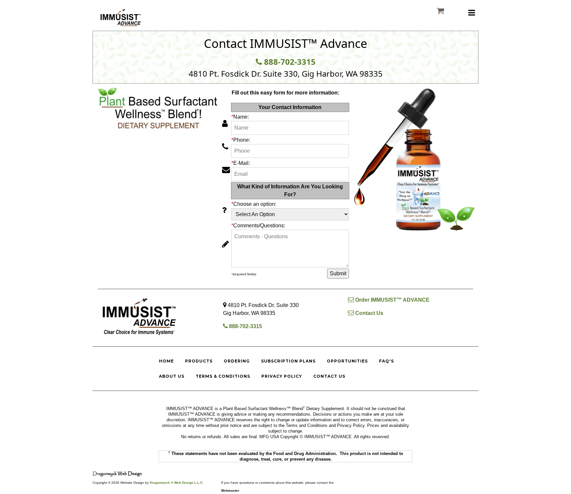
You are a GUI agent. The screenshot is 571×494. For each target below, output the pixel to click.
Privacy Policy (281, 376)
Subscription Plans (288, 361)
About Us (171, 376)
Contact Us (368, 313)
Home (166, 361)
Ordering (237, 361)
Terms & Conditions (223, 376)
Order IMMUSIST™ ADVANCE (392, 300)
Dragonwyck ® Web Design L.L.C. (177, 482)
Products (198, 361)
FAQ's (386, 361)
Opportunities (347, 361)
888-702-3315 (289, 61)
